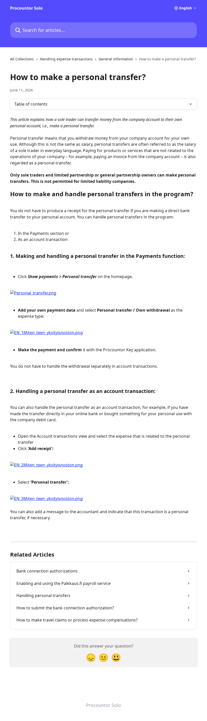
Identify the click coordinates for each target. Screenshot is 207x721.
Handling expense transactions (66, 59)
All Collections (22, 59)
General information (116, 59)
